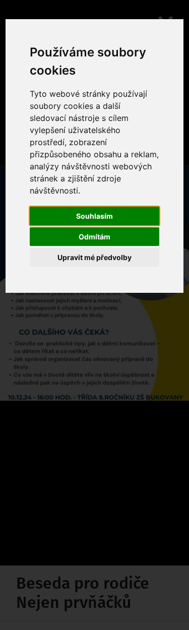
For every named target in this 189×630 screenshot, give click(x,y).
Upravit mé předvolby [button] (94, 257)
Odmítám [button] (94, 236)
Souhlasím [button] (94, 216)
